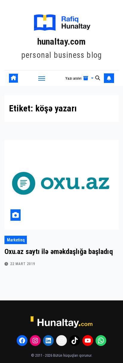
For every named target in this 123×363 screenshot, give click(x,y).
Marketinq (15, 240)
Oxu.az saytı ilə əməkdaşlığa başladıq (58, 251)
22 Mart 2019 (22, 264)
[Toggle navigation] (41, 78)
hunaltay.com (61, 41)
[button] (79, 78)
